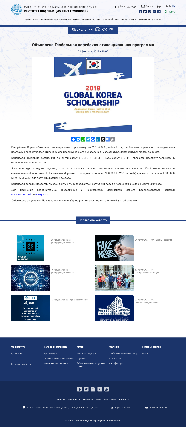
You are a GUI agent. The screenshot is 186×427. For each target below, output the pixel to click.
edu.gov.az (41, 194)
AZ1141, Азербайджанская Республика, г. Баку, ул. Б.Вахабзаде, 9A (62, 407)
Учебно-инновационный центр (123, 353)
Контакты (124, 399)
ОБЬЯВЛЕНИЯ (144, 19)
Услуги (80, 347)
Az (167, 6)
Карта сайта (110, 399)
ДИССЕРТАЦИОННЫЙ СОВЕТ (107, 19)
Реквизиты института (21, 364)
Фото (122, 6)
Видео (134, 6)
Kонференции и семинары (56, 363)
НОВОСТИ (133, 19)
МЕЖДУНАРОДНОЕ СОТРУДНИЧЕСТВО (55, 19)
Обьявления (74, 399)
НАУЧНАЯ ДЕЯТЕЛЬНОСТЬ (83, 19)
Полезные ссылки (151, 347)
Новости (61, 399)
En (170, 6)
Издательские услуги (86, 353)
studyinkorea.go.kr (22, 194)
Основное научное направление (59, 358)
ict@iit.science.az (123, 407)
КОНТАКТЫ (156, 19)
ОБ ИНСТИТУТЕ (31, 19)
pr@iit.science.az (158, 407)
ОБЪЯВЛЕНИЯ (82, 29)
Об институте (18, 347)
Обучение (81, 358)
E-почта (149, 6)
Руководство (17, 353)
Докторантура (50, 353)
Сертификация (116, 363)
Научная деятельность (55, 347)
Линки (145, 353)
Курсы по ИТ (115, 358)
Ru (173, 6)
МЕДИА (124, 19)
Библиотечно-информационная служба (91, 365)
